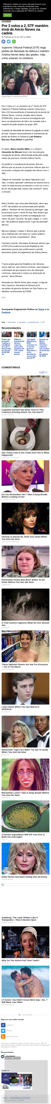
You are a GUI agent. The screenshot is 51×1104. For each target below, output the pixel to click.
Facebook (6, 312)
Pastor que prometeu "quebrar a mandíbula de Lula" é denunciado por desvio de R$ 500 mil (6, 346)
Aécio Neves (12, 322)
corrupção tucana (33, 322)
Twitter (41, 309)
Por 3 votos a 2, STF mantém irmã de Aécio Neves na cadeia (25, 29)
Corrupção (6, 21)
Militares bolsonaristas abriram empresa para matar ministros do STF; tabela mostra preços (19, 346)
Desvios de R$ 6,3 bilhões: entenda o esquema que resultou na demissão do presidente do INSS (44, 347)
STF (43, 322)
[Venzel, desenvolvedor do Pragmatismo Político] (8, 1056)
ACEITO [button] (7, 15)
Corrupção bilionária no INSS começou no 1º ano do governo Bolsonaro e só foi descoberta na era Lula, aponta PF (32, 348)
